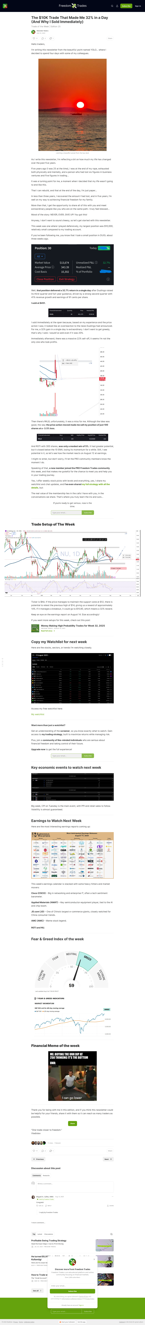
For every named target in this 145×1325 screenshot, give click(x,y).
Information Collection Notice (72, 1299)
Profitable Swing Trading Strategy (48, 1240)
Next (107, 1159)
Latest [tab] (39, 1234)
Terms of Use (83, 1296)
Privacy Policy (89, 1299)
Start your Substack (68, 1322)
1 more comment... (38, 1223)
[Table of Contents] (2, 662)
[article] (72, 1245)
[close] (94, 1259)
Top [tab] (34, 1234)
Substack (122, 1322)
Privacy (15, 1322)
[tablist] (41, 1175)
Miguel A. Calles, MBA (44, 1196)
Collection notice (29, 1322)
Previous (40, 1159)
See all (36, 1290)
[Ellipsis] (112, 1196)
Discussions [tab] (48, 1234)
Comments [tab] (37, 1176)
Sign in (138, 6)
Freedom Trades (42, 31)
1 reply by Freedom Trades (48, 1212)
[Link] (28, 524)
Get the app (82, 1322)
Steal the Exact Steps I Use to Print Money (47, 1244)
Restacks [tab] (46, 1176)
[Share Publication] (117, 6)
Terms (21, 1322)
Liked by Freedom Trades (46, 1199)
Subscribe (126, 6)
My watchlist (37, 714)
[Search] (112, 6)
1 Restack (57, 1143)
